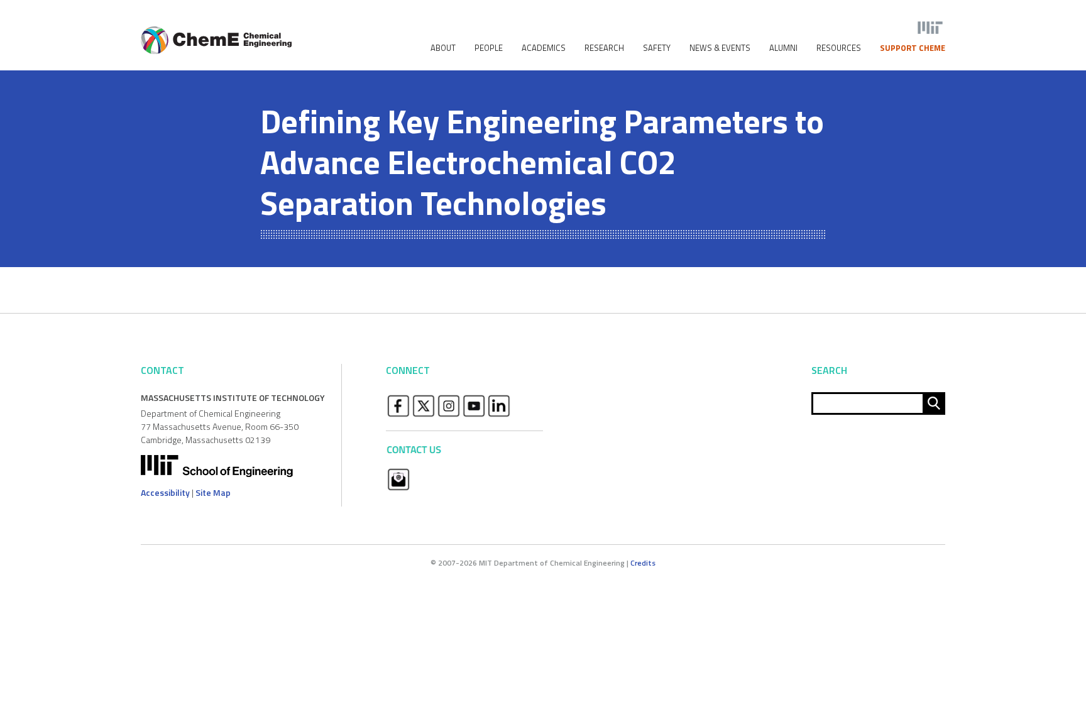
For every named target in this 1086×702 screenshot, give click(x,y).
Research (604, 48)
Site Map (213, 492)
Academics (544, 48)
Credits (642, 563)
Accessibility (165, 492)
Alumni (783, 48)
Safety (657, 48)
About (443, 48)
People (488, 48)
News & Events (719, 48)
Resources (838, 48)
